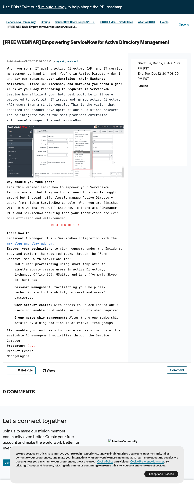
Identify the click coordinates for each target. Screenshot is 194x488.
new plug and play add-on (29, 243)
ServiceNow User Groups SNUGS (75, 22)
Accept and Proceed (161, 474)
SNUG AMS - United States (116, 22)
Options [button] (184, 24)
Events (164, 22)
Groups (45, 22)
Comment (177, 370)
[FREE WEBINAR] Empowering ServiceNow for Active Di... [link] (42, 27)
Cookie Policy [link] (105, 461)
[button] (11, 370)
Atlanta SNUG (146, 22)
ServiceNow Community (21, 22)
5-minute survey (52, 7)
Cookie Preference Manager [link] (147, 461)
